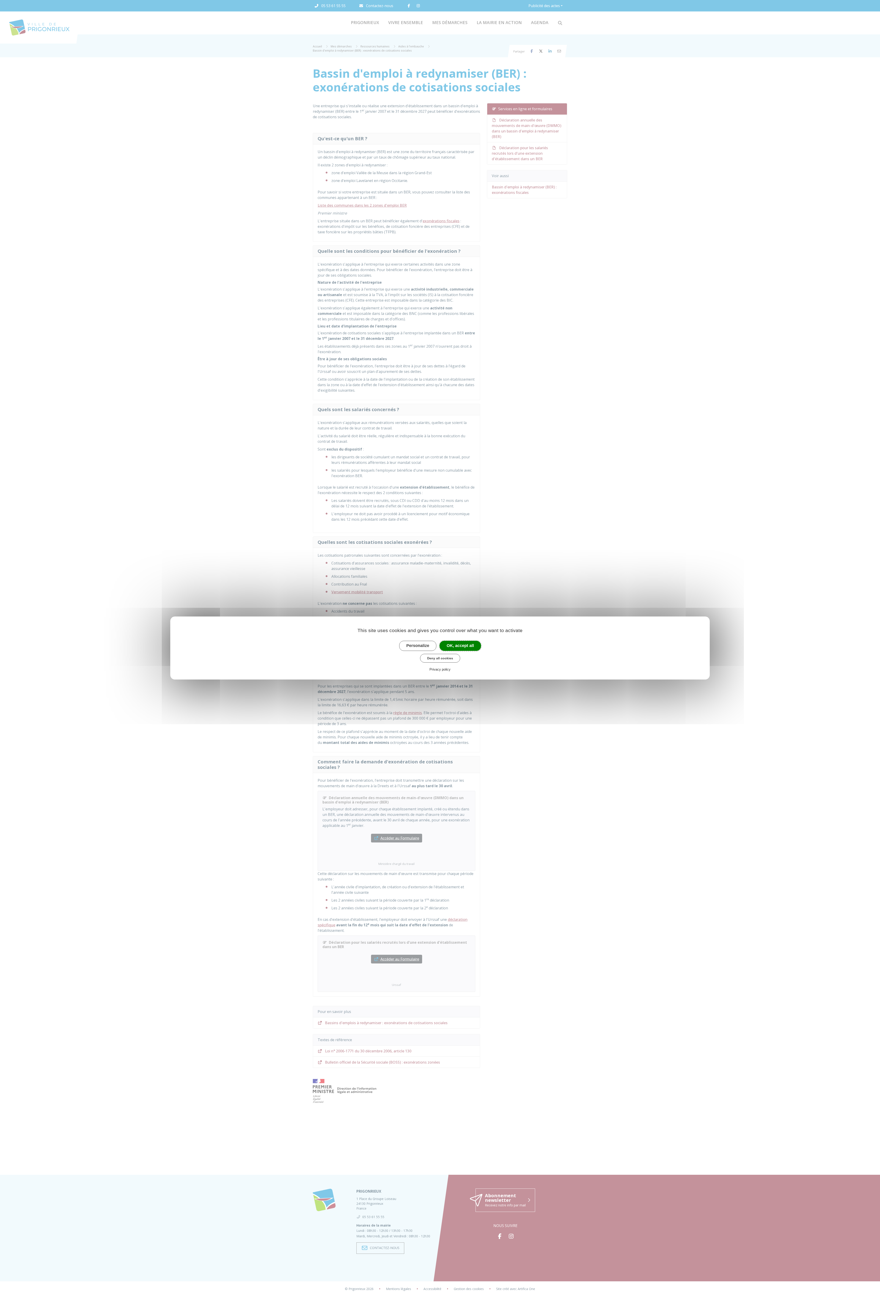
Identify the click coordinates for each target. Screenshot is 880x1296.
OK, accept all (460, 645)
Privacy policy (440, 669)
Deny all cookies (440, 658)
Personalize (417, 645)
